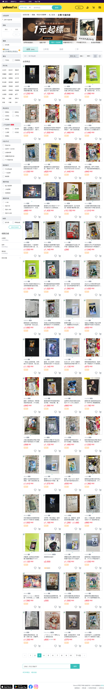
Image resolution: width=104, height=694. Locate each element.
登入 (79, 7)
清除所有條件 (15, 227)
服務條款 (77, 688)
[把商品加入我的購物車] (39, 100)
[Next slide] (40, 74)
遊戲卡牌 (43, 42)
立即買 (46, 49)
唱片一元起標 (55, 42)
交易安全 (101, 688)
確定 (16, 34)
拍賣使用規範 (92, 688)
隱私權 (84, 688)
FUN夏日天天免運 (83, 42)
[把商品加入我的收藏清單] (35, 100)
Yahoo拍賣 (9, 7)
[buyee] (11, 50)
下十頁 (78, 655)
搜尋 (75, 666)
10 (71, 655)
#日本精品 (26, 672)
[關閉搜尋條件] (30, 7)
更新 (102, 685)
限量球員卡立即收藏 (69, 42)
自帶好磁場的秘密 (30, 42)
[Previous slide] (24, 74)
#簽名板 (34, 672)
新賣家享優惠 (95, 42)
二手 (77, 49)
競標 (61, 49)
